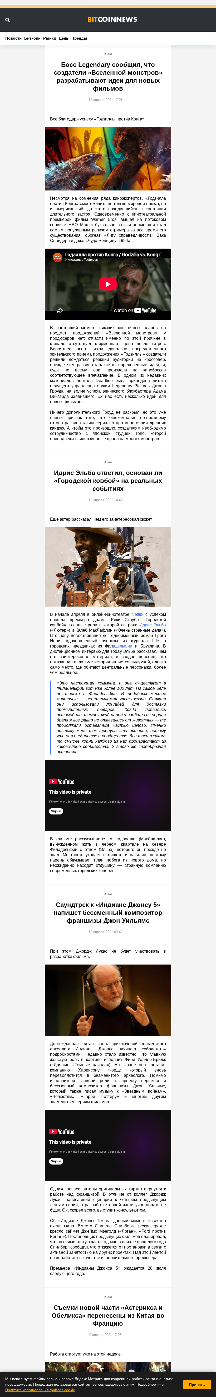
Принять (197, 1384)
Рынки (49, 38)
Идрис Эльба (152, 625)
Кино (108, 54)
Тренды (79, 38)
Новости (13, 38)
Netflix (137, 614)
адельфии (122, 646)
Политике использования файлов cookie (40, 1390)
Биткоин (32, 38)
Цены (64, 38)
